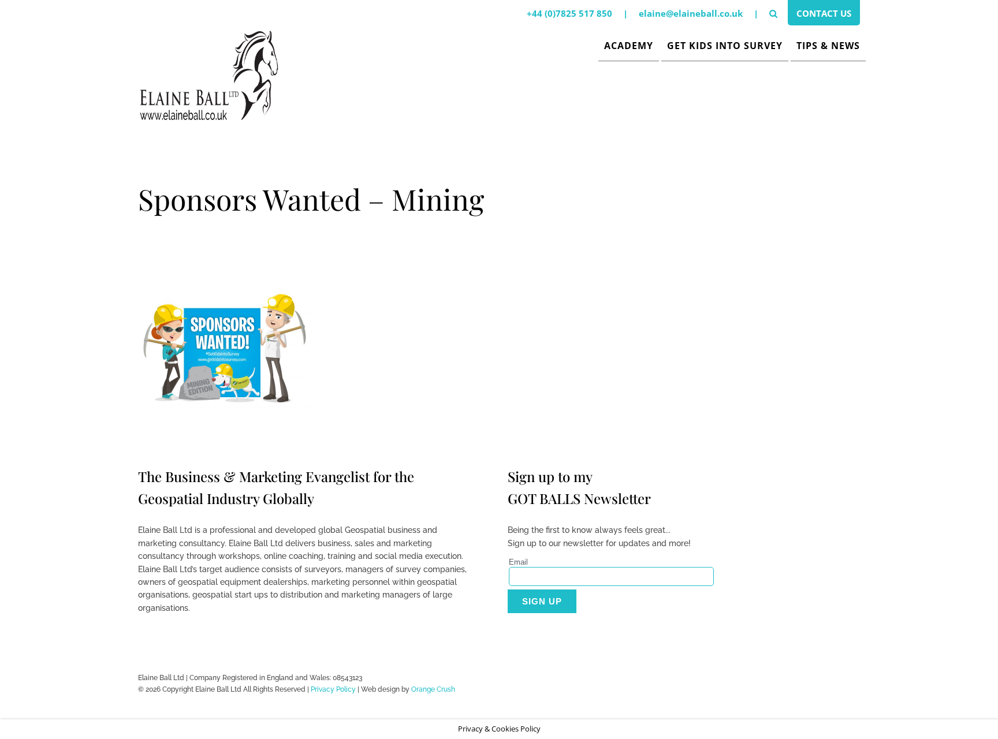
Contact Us (823, 13)
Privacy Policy (333, 689)
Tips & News (828, 45)
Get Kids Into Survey (725, 45)
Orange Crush (433, 689)
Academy (628, 45)
